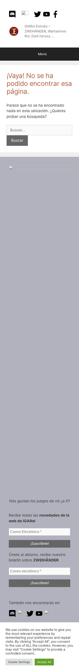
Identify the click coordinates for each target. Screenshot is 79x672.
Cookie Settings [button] (19, 662)
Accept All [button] (44, 662)
